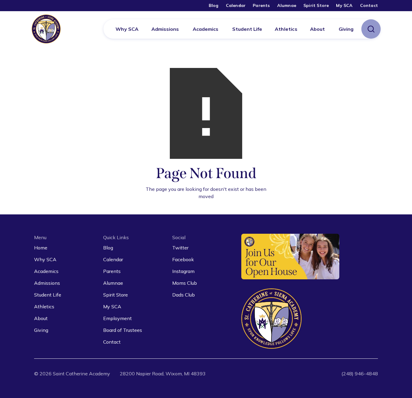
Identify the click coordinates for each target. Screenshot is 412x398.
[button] (165, 29)
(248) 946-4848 (359, 374)
